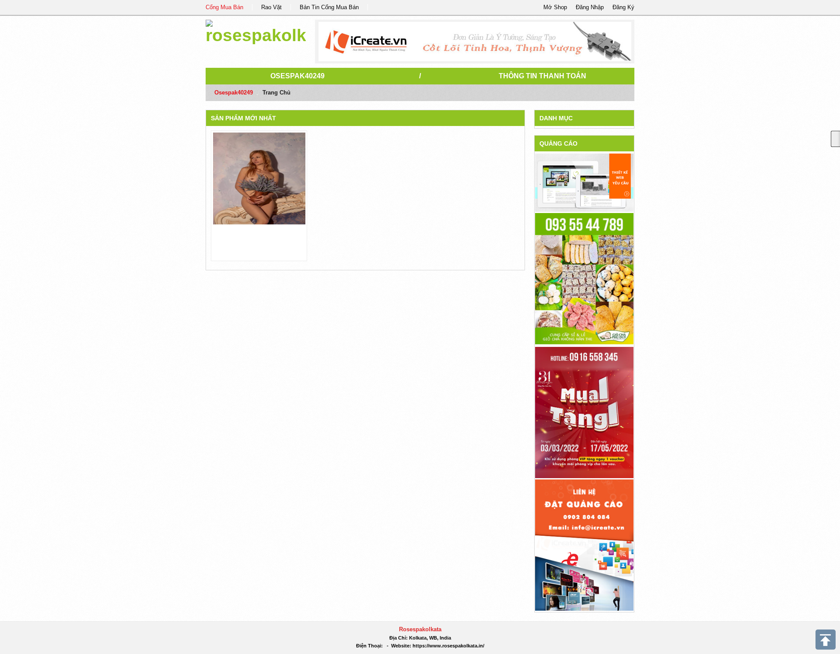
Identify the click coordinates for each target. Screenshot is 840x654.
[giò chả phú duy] (584, 278)
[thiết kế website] (474, 41)
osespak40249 (297, 76)
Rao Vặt (271, 7)
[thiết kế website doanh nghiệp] (584, 182)
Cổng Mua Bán (224, 7)
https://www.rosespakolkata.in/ (448, 645)
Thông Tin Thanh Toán (542, 76)
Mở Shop (555, 7)
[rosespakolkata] (256, 30)
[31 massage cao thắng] (584, 412)
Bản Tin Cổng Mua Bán (329, 7)
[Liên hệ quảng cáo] (584, 544)
